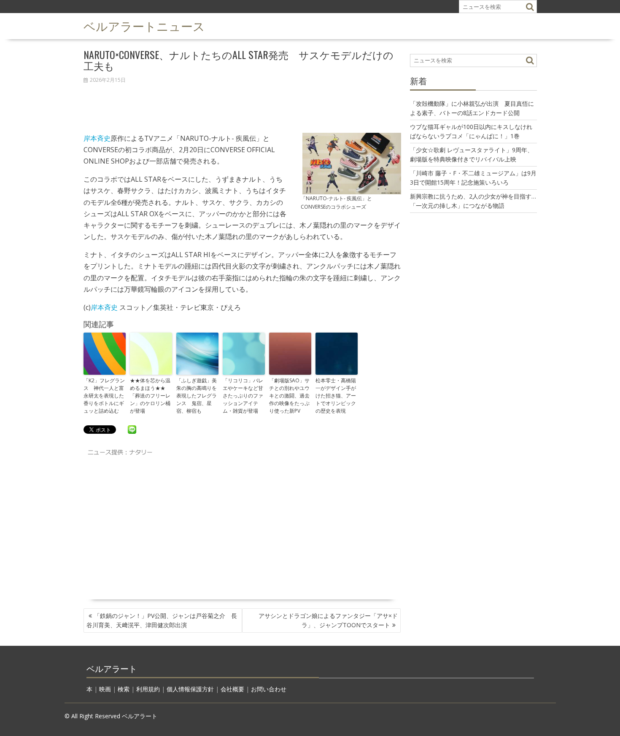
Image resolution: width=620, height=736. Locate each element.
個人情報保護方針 (190, 689)
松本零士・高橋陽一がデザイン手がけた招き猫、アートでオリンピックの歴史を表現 (335, 395)
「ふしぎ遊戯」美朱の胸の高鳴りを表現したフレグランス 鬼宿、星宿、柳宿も (196, 395)
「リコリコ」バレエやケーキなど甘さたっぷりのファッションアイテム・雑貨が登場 (243, 395)
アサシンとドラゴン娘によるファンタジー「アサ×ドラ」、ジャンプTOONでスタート (328, 620)
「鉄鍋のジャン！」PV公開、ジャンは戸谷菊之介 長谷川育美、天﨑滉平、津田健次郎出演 (161, 620)
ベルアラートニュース (144, 25)
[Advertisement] (242, 104)
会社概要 (232, 689)
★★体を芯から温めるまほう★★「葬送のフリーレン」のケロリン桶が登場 (150, 395)
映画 (105, 689)
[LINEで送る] (132, 429)
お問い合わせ (268, 689)
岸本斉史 (97, 138)
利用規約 (148, 689)
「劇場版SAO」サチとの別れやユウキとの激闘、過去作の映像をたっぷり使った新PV (289, 395)
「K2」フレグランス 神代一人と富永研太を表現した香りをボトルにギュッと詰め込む (104, 395)
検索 (123, 689)
